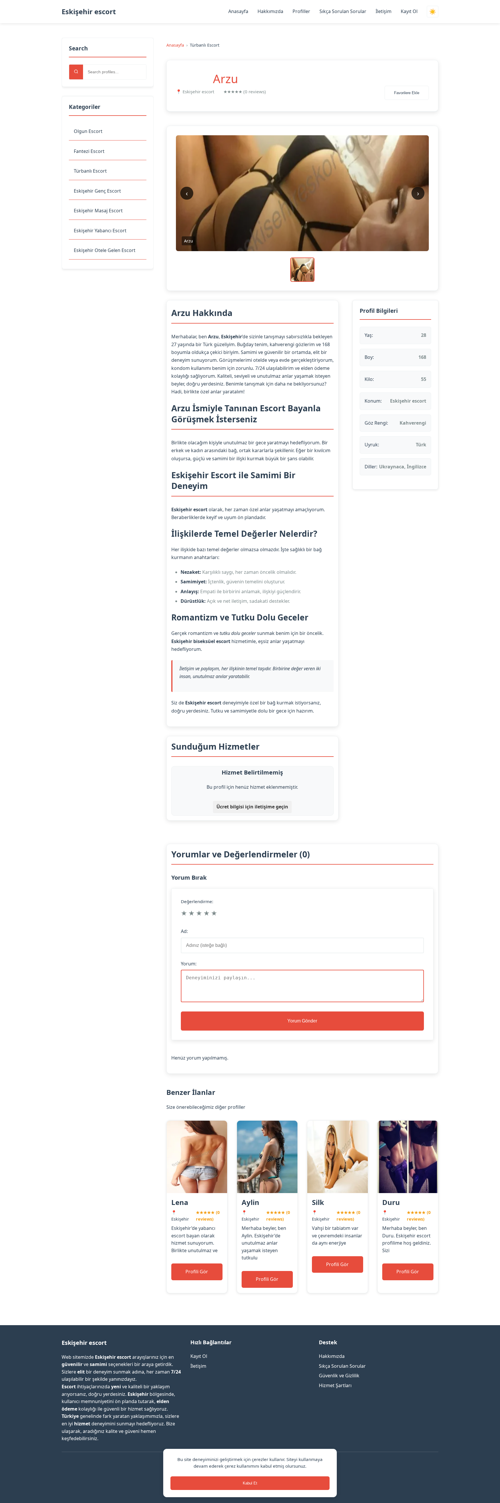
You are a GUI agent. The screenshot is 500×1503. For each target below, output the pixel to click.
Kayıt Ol (409, 11)
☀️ (432, 12)
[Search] (76, 72)
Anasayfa (238, 11)
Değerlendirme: (197, 901)
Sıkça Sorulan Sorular (342, 11)
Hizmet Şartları (335, 1385)
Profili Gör (196, 1271)
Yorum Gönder (302, 1020)
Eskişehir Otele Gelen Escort (104, 250)
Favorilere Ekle (406, 93)
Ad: (184, 931)
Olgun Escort (88, 131)
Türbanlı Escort (90, 171)
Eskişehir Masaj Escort (98, 210)
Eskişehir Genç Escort (97, 191)
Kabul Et (250, 1483)
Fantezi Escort (89, 151)
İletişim (383, 11)
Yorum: (188, 963)
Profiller (301, 11)
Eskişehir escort (89, 11)
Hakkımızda (270, 11)
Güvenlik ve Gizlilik (339, 1375)
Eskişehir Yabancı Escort (100, 230)
